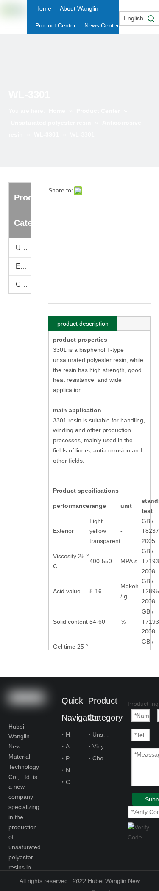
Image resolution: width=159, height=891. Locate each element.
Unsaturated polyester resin (23, 248)
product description (83, 323)
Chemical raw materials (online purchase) (23, 284)
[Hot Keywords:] (151, 18)
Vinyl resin (106, 746)
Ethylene (23, 266)
